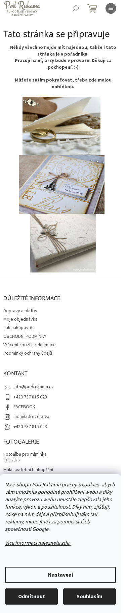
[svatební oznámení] (61, 126)
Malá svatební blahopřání (28, 470)
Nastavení (60, 575)
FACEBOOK (24, 407)
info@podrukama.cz (33, 387)
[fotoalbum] (63, 243)
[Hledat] (75, 8)
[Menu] (111, 8)
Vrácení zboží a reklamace (29, 345)
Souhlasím (89, 596)
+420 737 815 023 (30, 397)
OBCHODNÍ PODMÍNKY (24, 336)
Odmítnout (31, 596)
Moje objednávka (20, 319)
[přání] (61, 184)
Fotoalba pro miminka (25, 454)
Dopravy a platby (20, 311)
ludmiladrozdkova (31, 416)
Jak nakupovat (18, 327)
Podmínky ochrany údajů (27, 353)
